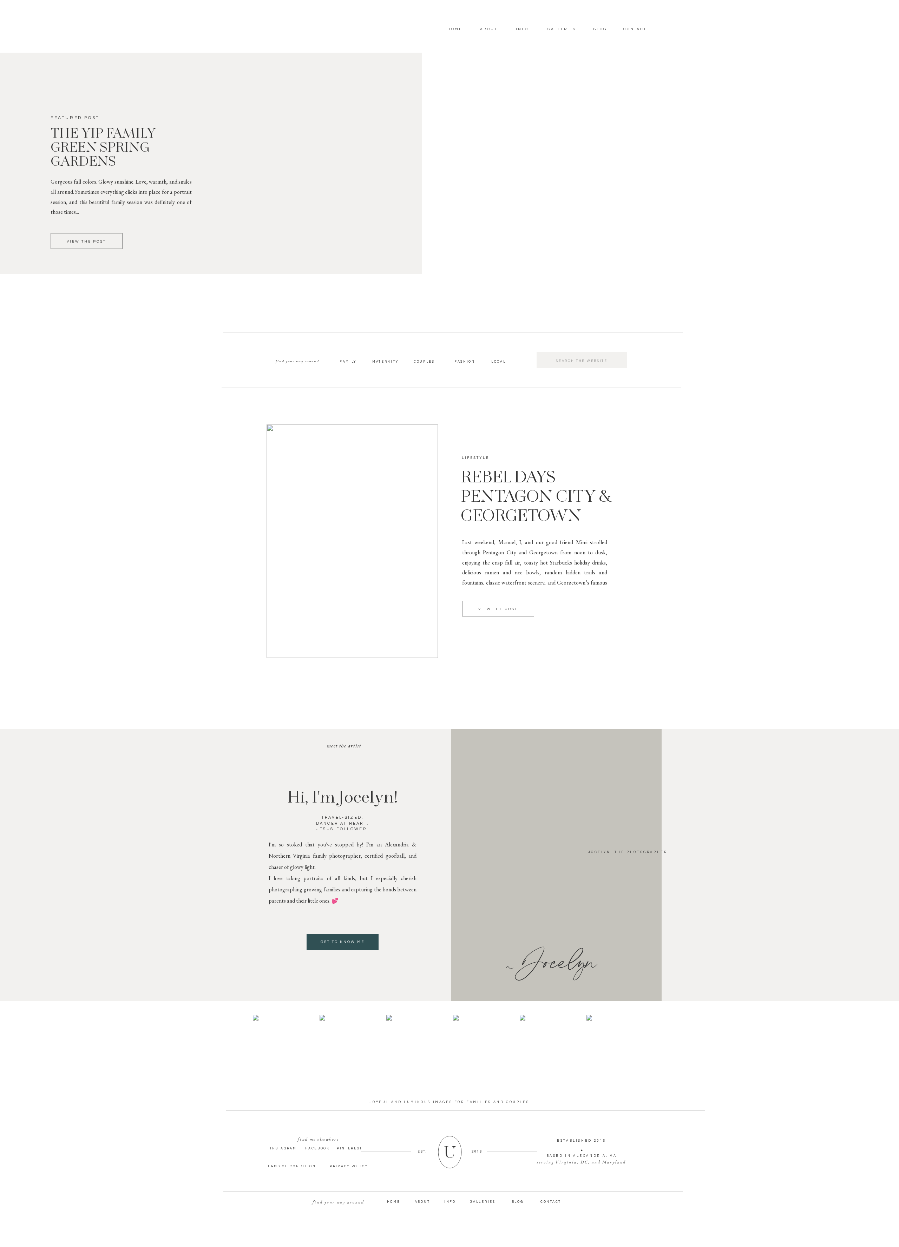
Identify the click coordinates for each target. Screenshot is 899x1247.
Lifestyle (475, 458)
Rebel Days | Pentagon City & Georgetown (536, 497)
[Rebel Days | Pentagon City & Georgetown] (352, 541)
